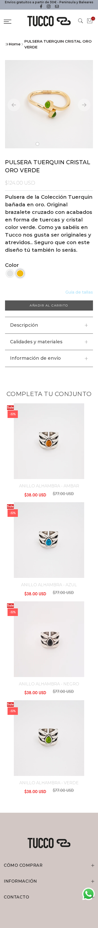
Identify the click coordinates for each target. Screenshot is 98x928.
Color (12, 265)
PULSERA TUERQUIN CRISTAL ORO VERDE (58, 44)
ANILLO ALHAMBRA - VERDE (49, 782)
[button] (37, 144)
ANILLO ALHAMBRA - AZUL (49, 584)
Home (15, 44)
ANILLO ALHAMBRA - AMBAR (49, 486)
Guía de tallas (79, 292)
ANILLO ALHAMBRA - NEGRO (49, 684)
